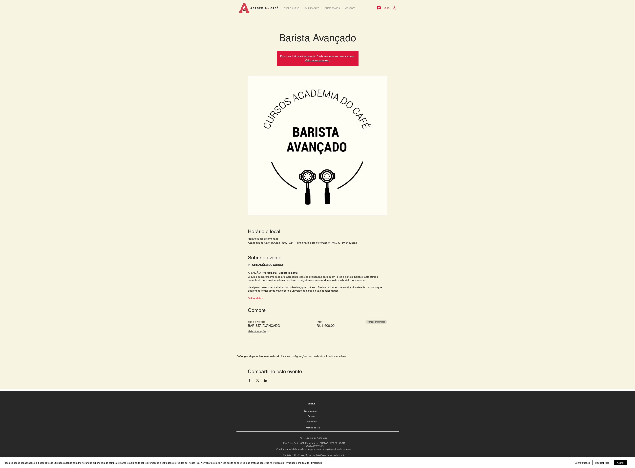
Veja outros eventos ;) (317, 60)
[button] (394, 8)
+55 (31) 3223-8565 (302, 455)
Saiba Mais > (255, 298)
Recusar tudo (602, 462)
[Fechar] (631, 462)
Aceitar (620, 462)
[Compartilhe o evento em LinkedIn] (265, 380)
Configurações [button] (582, 462)
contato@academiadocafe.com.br (329, 455)
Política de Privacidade (310, 462)
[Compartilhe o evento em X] (257, 380)
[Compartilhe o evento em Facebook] (249, 380)
